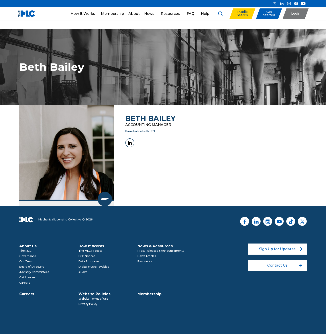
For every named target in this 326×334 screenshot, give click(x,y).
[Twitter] (274, 3)
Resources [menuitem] (144, 261)
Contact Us (277, 265)
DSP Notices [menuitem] (87, 256)
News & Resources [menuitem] (155, 246)
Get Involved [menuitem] (28, 277)
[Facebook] (296, 3)
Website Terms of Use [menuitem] (93, 298)
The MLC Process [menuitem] (90, 250)
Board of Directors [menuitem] (31, 266)
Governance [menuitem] (27, 256)
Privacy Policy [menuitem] (88, 304)
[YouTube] (303, 3)
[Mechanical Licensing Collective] (24, 13)
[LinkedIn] (281, 3)
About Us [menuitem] (28, 246)
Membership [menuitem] (149, 294)
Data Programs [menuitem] (89, 261)
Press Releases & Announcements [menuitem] (160, 250)
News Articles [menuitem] (146, 256)
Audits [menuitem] (83, 272)
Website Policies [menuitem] (94, 294)
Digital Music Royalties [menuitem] (94, 266)
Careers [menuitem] (24, 282)
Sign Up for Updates (277, 249)
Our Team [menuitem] (26, 261)
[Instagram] (289, 3)
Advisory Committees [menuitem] (34, 272)
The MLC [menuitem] (25, 250)
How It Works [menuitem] (91, 246)
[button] (242, 13)
